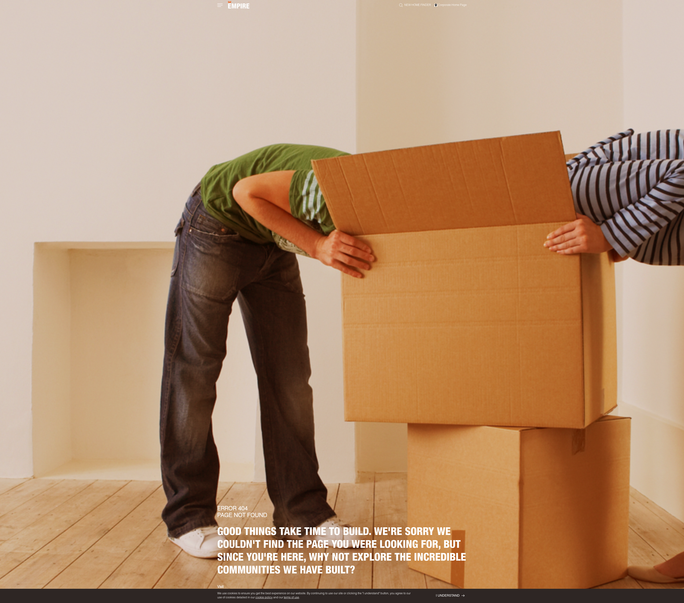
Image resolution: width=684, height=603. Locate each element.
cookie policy (264, 597)
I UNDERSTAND (448, 595)
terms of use (291, 597)
